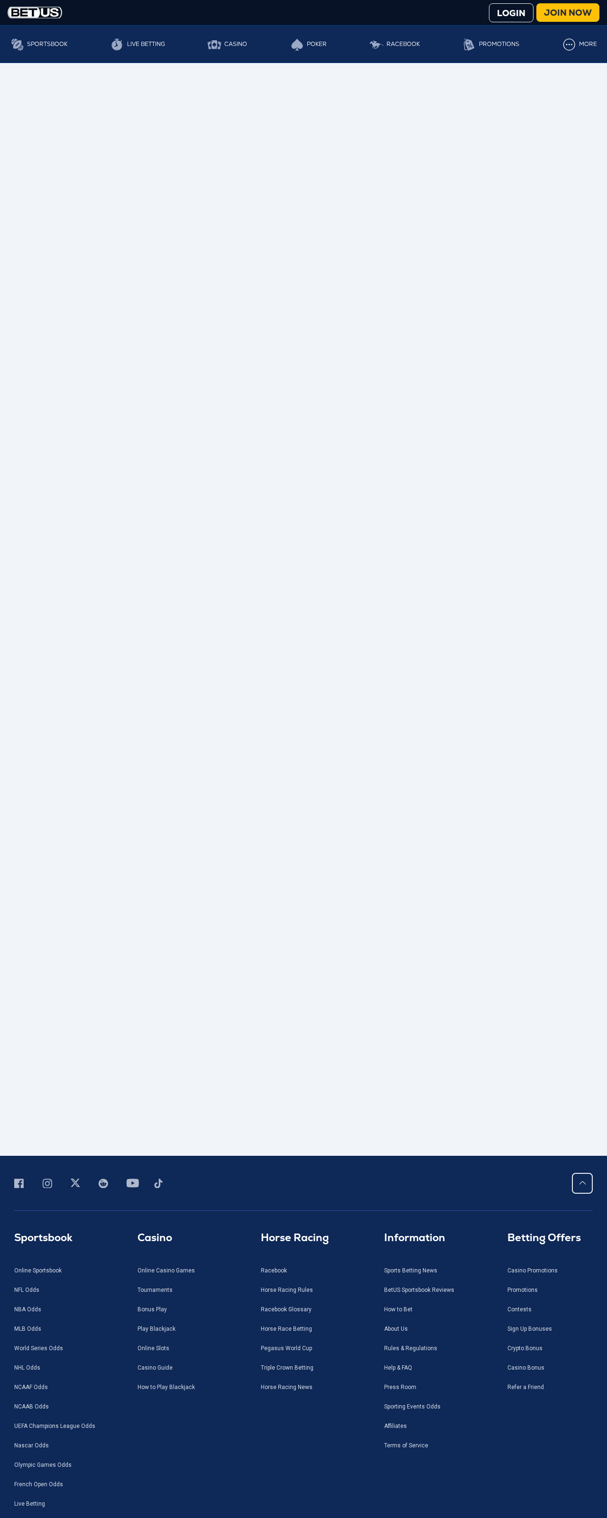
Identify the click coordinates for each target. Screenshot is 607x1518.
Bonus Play (152, 1309)
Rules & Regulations (410, 1348)
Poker (317, 44)
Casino (235, 44)
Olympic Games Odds (43, 1465)
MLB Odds (27, 1329)
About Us (396, 1329)
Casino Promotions (532, 1270)
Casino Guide (155, 1367)
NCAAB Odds (31, 1406)
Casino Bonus (525, 1367)
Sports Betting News (410, 1270)
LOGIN (511, 13)
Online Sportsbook (38, 1270)
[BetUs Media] (20, 1183)
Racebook (403, 44)
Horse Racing (295, 1237)
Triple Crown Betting (287, 1367)
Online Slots (153, 1348)
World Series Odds (38, 1348)
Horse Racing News (287, 1387)
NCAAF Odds (31, 1387)
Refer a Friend (525, 1387)
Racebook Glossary (286, 1309)
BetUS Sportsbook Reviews (419, 1290)
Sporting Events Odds (412, 1406)
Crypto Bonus (525, 1348)
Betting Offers (544, 1237)
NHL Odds (27, 1367)
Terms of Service (406, 1445)
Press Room (400, 1387)
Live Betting (146, 44)
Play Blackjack (156, 1329)
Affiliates (395, 1426)
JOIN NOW (568, 12)
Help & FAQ (398, 1367)
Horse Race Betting (286, 1329)
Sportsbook (47, 44)
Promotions (499, 44)
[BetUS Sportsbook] (35, 12)
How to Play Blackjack (166, 1387)
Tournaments (155, 1290)
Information (414, 1237)
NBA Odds (27, 1309)
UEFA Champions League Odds (54, 1426)
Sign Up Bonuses (529, 1329)
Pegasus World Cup (286, 1348)
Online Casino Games (166, 1270)
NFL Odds (26, 1290)
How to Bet (398, 1309)
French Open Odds (38, 1484)
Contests (519, 1309)
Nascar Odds (31, 1445)
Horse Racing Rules (287, 1290)
